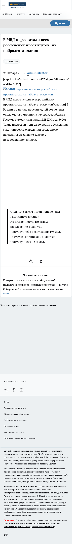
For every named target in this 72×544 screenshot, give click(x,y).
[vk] (31, 261)
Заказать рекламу (52, 13)
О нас (6, 402)
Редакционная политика (15, 408)
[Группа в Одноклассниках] (13, 390)
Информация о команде (15, 420)
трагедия (11, 61)
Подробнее (61, 481)
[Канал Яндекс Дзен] (21, 390)
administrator (37, 73)
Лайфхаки (7, 13)
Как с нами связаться (14, 432)
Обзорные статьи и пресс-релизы (19, 438)
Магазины (33, 13)
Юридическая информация (16, 414)
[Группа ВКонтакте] (6, 390)
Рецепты (20, 13)
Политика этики (11, 426)
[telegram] (42, 261)
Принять (60, 23)
